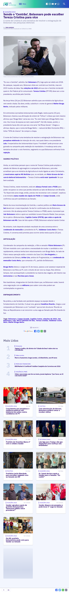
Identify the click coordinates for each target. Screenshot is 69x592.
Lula (5, 143)
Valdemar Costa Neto (47, 229)
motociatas (8, 276)
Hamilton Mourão (48, 304)
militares (25, 285)
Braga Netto (8, 267)
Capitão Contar (36, 319)
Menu (24, 4)
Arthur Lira (25, 257)
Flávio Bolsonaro (55, 245)
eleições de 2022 (31, 88)
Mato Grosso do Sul (55, 174)
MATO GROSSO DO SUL (26, 320)
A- (4, 590)
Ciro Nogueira (49, 254)
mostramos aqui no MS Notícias (17, 174)
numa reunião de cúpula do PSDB (26, 196)
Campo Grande (49, 196)
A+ (8, 590)
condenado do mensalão (13, 229)
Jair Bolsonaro (9, 214)
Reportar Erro (35, 327)
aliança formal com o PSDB (46, 187)
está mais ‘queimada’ (48, 177)
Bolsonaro (32, 82)
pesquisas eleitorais (11, 140)
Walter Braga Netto (16, 322)
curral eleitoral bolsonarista (14, 177)
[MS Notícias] (9, 4)
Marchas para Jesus (26, 276)
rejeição (6, 152)
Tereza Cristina (39, 91)
